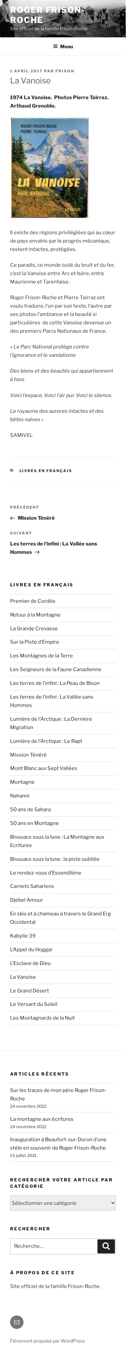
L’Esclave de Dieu (30, 963)
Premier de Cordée (32, 601)
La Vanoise (23, 977)
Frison (64, 71)
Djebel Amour (26, 900)
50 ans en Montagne (34, 823)
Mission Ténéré (28, 755)
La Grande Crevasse (34, 629)
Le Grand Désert (29, 991)
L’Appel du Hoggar (31, 950)
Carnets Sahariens (32, 886)
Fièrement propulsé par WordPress (47, 1341)
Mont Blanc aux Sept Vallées (43, 768)
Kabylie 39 (23, 936)
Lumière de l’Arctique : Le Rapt (46, 741)
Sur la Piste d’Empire (34, 642)
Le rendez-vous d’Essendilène (45, 873)
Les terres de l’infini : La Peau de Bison (55, 683)
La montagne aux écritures (42, 1119)
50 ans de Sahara (30, 809)
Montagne (22, 782)
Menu (66, 46)
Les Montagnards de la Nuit (42, 1018)
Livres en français (46, 470)
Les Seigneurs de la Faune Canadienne (55, 669)
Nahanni (20, 796)
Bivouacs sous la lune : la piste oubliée (54, 859)
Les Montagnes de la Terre (41, 656)
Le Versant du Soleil (33, 1004)
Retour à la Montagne (35, 615)
